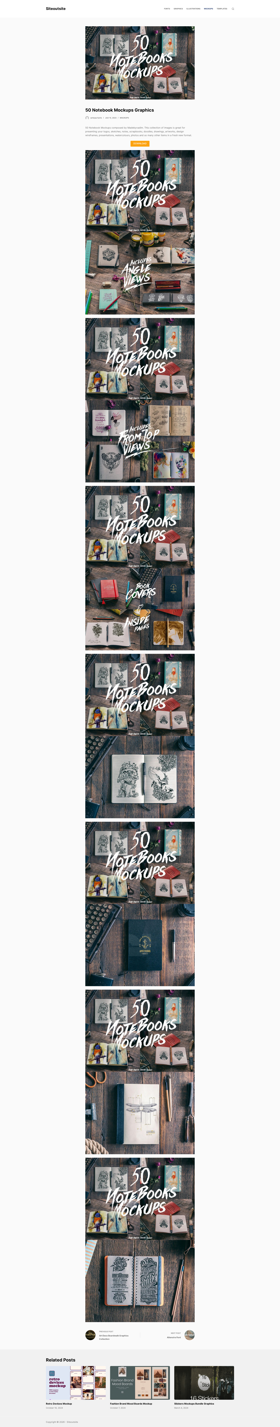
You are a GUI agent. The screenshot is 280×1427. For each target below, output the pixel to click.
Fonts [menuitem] (167, 9)
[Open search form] (233, 9)
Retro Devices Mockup (59, 1403)
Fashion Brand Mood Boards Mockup (131, 1403)
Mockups (124, 118)
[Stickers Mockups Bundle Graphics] (204, 1383)
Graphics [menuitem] (178, 9)
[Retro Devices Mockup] (76, 1383)
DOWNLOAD (140, 143)
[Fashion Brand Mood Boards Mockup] (140, 1383)
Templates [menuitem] (222, 9)
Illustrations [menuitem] (193, 9)
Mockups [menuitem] (208, 9)
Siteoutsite (56, 8)
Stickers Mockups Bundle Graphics (194, 1403)
